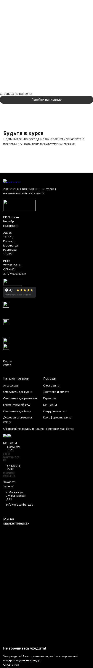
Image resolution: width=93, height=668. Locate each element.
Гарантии (49, 398)
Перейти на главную (46, 99)
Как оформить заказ (57, 417)
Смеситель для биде (17, 411)
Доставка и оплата (56, 392)
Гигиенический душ (16, 404)
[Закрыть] (46, 640)
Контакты (50, 404)
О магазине (51, 385)
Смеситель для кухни (17, 392)
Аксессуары (11, 385)
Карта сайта (7, 363)
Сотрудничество (54, 411)
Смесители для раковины (20, 398)
